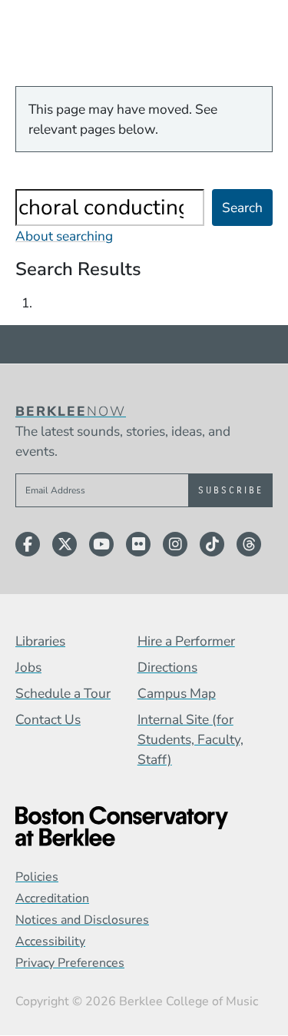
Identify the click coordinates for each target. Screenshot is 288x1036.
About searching (64, 236)
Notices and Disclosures (82, 919)
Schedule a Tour (63, 693)
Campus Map (176, 693)
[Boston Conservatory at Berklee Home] (144, 826)
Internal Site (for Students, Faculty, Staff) (190, 739)
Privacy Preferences (69, 963)
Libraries (40, 641)
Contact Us (48, 719)
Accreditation (52, 898)
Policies (36, 876)
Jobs (28, 667)
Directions (167, 667)
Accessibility (50, 941)
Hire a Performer (186, 641)
